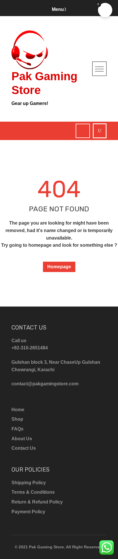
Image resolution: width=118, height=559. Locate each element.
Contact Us (23, 448)
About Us (21, 438)
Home (17, 409)
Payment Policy (28, 511)
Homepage (59, 266)
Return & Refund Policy (37, 501)
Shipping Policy (28, 482)
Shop (17, 419)
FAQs (17, 428)
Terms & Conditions (33, 492)
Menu (58, 9)
